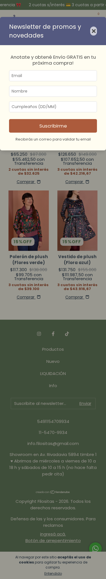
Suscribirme (53, 125)
